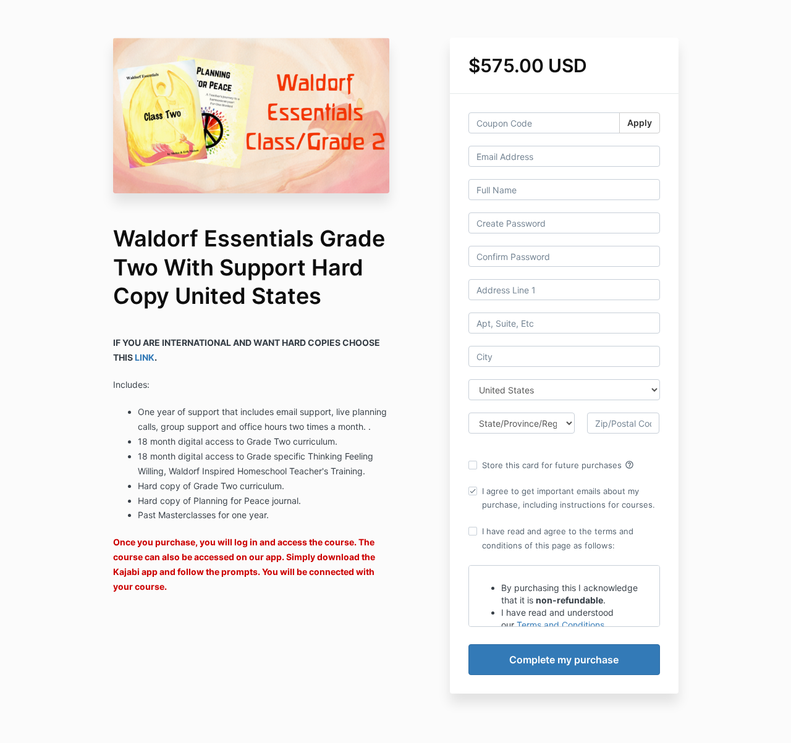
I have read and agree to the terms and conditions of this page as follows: (557, 538)
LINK (144, 357)
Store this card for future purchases (558, 465)
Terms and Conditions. (562, 624)
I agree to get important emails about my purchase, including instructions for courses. (568, 498)
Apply (639, 122)
